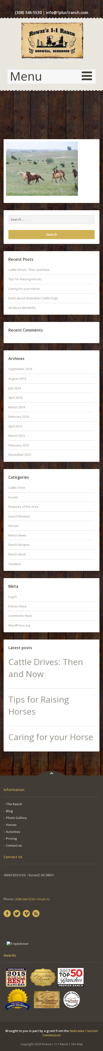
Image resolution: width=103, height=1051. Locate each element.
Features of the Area (23, 506)
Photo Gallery (16, 818)
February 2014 (18, 416)
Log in (12, 596)
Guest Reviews (19, 516)
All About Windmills (22, 308)
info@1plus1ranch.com (67, 12)
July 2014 (14, 388)
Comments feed (20, 616)
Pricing (11, 838)
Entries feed (17, 606)
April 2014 (15, 397)
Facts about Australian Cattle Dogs (33, 298)
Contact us (14, 845)
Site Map (77, 1044)
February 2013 (18, 445)
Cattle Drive (16, 487)
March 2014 (16, 407)
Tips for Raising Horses (25, 279)
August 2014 (17, 378)
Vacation (14, 564)
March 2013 (16, 435)
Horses (13, 525)
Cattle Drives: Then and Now (28, 270)
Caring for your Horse (24, 289)
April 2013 (15, 426)
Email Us (43, 899)
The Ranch (14, 804)
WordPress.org (19, 625)
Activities (13, 831)
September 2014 (20, 369)
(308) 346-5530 (28, 12)
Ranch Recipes (19, 544)
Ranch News (17, 535)
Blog (9, 811)
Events (13, 497)
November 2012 (19, 454)
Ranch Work (17, 554)
